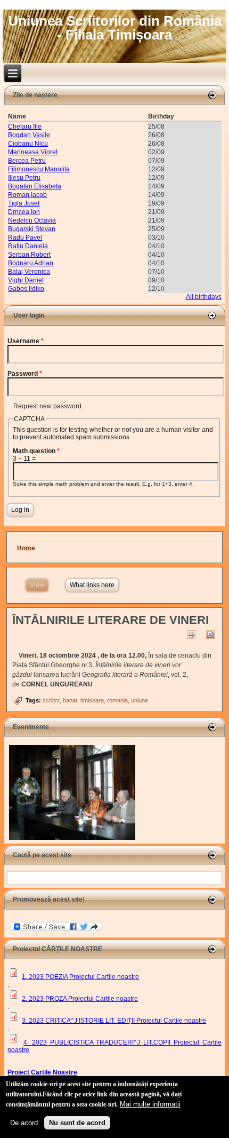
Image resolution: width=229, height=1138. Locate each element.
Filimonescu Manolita (39, 169)
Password (24, 373)
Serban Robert (29, 254)
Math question (36, 451)
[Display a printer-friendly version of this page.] (191, 634)
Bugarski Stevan (31, 229)
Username (25, 341)
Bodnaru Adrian (30, 263)
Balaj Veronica (29, 271)
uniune (139, 700)
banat (70, 700)
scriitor (51, 700)
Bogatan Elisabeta (34, 186)
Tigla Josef (23, 203)
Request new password (47, 406)
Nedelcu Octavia (32, 220)
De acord (24, 1123)
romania (117, 700)
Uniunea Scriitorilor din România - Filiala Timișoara (115, 28)
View (39, 585)
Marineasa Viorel (33, 152)
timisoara (92, 700)
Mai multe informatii (150, 1104)
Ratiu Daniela (28, 246)
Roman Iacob (27, 195)
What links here (92, 585)
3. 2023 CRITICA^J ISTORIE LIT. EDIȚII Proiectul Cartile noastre (114, 1020)
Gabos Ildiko (26, 289)
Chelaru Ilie (25, 126)
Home (26, 548)
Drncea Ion (24, 212)
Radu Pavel (25, 237)
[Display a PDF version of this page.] (210, 634)
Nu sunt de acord (77, 1123)
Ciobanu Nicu (28, 143)
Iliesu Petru (24, 177)
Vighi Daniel (26, 280)
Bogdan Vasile (29, 135)
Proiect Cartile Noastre (42, 1072)
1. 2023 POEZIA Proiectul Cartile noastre (80, 977)
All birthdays (204, 297)
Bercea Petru (27, 160)
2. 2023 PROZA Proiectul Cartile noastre (80, 998)
